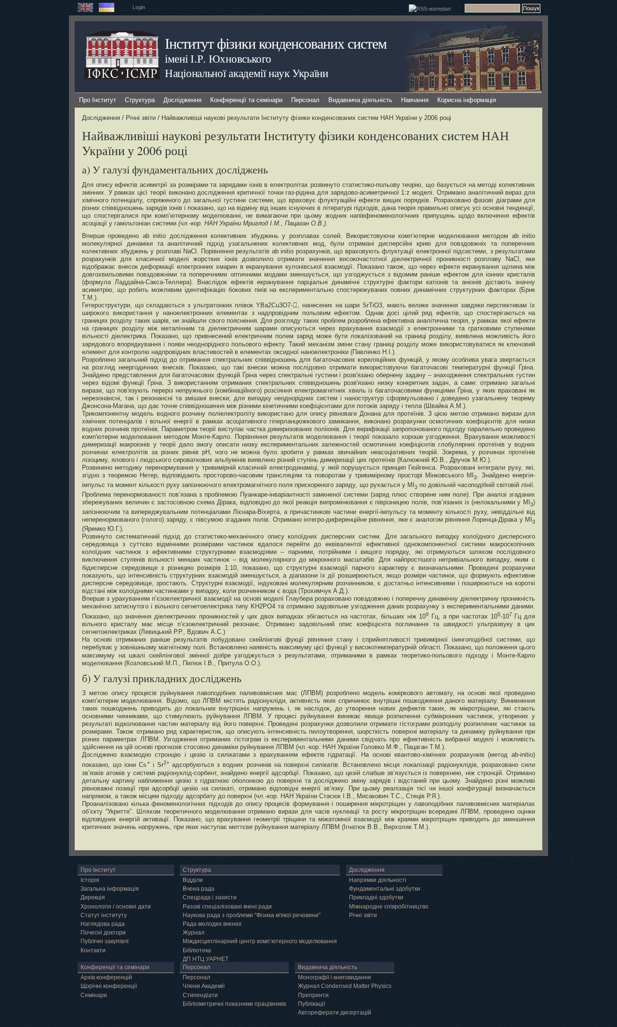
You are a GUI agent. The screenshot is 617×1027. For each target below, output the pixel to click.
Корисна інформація (466, 100)
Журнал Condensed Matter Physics (344, 986)
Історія (89, 880)
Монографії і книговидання (334, 977)
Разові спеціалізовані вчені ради (227, 906)
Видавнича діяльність (360, 100)
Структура (140, 100)
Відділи (193, 880)
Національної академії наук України (246, 73)
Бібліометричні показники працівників (234, 1004)
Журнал (193, 932)
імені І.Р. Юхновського (218, 58)
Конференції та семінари (246, 100)
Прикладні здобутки (376, 897)
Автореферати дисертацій (334, 1012)
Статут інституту (103, 915)
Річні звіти (141, 117)
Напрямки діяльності (377, 880)
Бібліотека (197, 950)
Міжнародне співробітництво (389, 906)
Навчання (415, 100)
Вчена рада (199, 888)
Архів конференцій (106, 977)
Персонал (305, 100)
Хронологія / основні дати (115, 906)
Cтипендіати (200, 995)
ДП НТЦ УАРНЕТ (205, 959)
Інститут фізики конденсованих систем (276, 43)
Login (139, 7)
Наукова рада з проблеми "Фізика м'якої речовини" (252, 915)
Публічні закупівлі (104, 941)
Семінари (93, 995)
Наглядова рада (102, 924)
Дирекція (92, 897)
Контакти (93, 950)
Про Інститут (97, 100)
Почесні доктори (103, 932)
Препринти (313, 995)
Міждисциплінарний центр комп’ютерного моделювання (260, 941)
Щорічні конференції (108, 986)
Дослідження (182, 100)
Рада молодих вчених (212, 924)
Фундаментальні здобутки (384, 888)
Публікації (311, 1004)
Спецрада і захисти (210, 897)
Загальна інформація (109, 888)
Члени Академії (204, 986)
